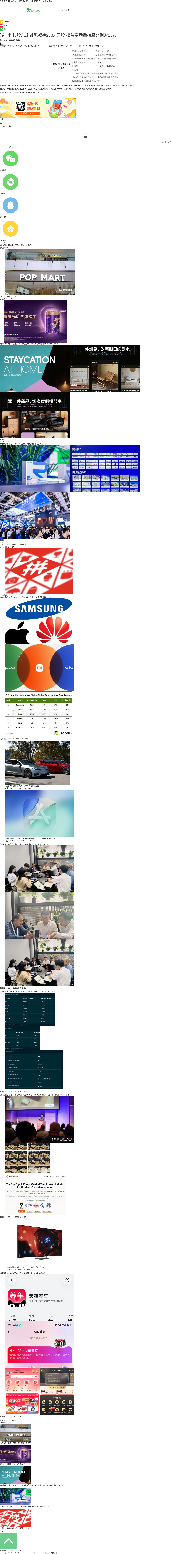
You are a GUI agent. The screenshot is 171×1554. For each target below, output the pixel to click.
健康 (35, 1)
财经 (31, 1)
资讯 (5, 1)
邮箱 (50, 1)
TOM (2, 299)
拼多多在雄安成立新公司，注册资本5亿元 (15, 545)
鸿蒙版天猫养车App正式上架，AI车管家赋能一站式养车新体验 (22, 1273)
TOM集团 (3, 1550)
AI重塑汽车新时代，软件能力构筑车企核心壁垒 (22, 786)
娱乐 (9, 1)
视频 (27, 1)
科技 (46, 1)
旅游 (16, 1)
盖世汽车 (8, 788)
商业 (62, 10)
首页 (1, 1)
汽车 (42, 1)
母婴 (24, 1)
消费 (38, 1)
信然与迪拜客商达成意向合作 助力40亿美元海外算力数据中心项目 (24, 844)
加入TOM (17, 1550)
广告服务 (10, 1550)
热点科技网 (4, 739)
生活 (20, 1)
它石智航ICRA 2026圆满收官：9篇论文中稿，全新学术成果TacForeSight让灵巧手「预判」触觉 (34, 1095)
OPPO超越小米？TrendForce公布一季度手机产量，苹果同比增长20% (25, 597)
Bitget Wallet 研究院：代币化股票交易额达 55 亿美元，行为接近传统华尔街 (27, 991)
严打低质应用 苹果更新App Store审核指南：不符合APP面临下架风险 (30, 838)
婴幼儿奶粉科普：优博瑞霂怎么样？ (13, 296)
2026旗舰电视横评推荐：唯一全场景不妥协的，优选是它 (25, 1267)
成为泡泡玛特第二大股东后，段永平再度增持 (16, 245)
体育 (12, 1)
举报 (1, 124)
